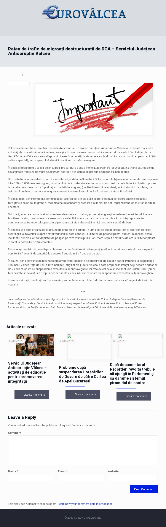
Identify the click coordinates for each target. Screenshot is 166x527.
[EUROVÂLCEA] (83, 12)
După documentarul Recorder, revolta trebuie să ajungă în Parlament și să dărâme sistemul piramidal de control (132, 373)
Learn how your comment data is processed (85, 503)
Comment (14, 432)
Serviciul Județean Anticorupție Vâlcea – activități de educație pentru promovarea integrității (27, 372)
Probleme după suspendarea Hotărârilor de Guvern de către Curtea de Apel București (82, 374)
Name (13, 471)
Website (113, 471)
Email (62, 471)
